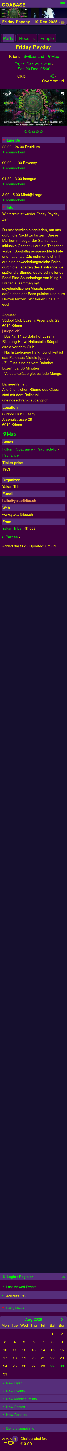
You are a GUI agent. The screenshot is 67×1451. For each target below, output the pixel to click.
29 (52, 1365)
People (47, 38)
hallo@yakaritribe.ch (19, 500)
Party (8, 38)
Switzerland (34, 56)
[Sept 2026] (62, 1319)
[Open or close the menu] (63, 2)
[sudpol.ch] (11, 330)
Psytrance (10, 455)
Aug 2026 (33, 1319)
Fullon (7, 449)
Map (55, 56)
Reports (27, 38)
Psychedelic (47, 449)
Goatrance (24, 449)
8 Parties (10, 537)
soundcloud (15, 151)
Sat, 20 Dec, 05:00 (34, 68)
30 (62, 1365)
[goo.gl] (44, 357)
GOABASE (13, 4)
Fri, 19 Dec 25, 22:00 (32, 63)
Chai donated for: (33, 1438)
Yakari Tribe (11, 528)
